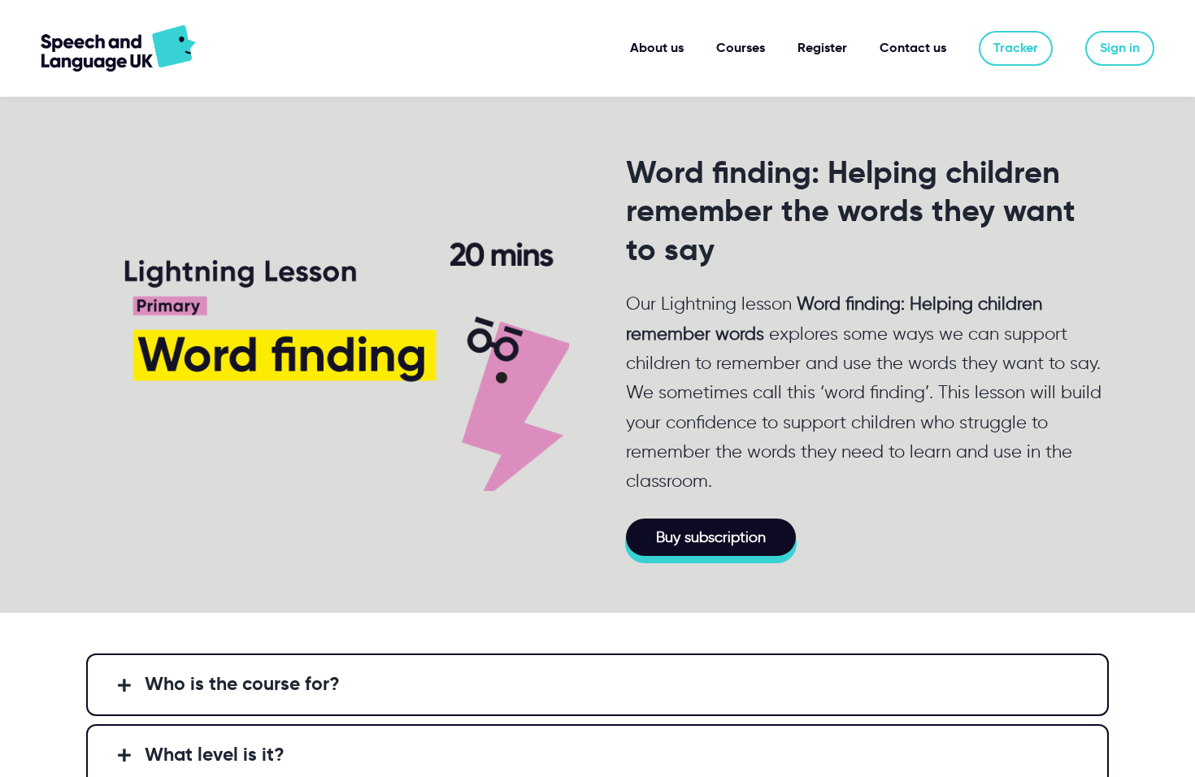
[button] (597, 684)
